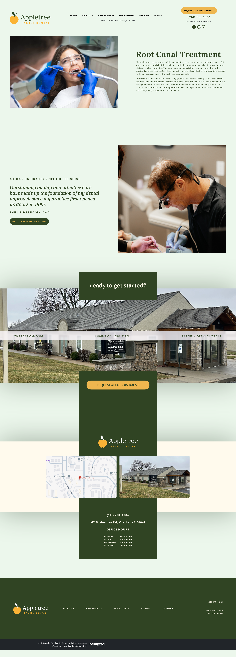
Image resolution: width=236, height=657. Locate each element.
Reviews (144, 15)
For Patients (127, 15)
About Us (88, 15)
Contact (159, 15)
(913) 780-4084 (118, 515)
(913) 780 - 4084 (215, 602)
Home (73, 15)
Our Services (106, 15)
